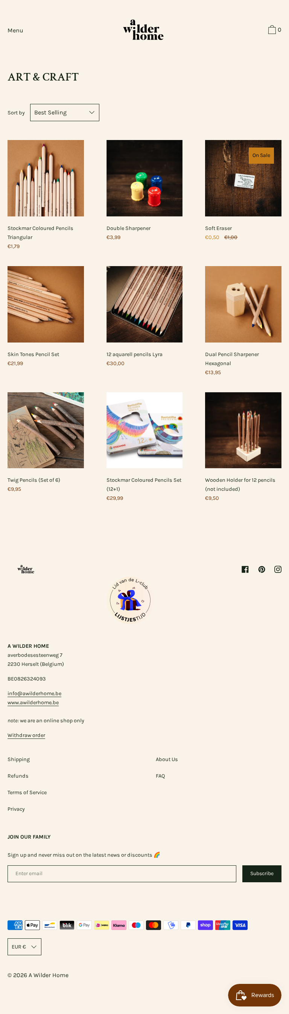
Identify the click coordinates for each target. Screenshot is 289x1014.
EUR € (19, 947)
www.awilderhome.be (33, 702)
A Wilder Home (48, 975)
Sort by (16, 113)
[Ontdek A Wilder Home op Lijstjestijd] (130, 622)
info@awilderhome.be (34, 693)
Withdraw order (26, 735)
